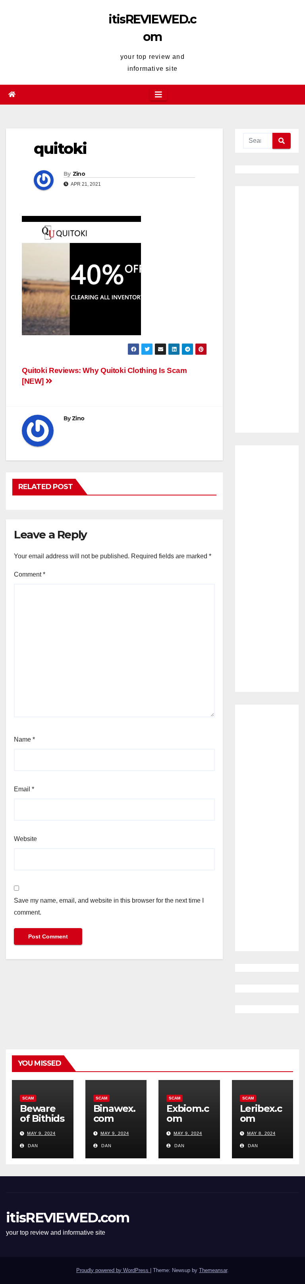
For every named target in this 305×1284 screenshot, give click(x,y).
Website (25, 838)
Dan (32, 1145)
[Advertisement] (267, 309)
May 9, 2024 (41, 1133)
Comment (29, 574)
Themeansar (213, 1270)
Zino (79, 173)
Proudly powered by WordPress (113, 1270)
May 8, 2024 (261, 1133)
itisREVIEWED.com (67, 1217)
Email (24, 789)
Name (24, 739)
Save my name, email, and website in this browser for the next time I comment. (109, 906)
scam (28, 1098)
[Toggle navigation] (158, 95)
